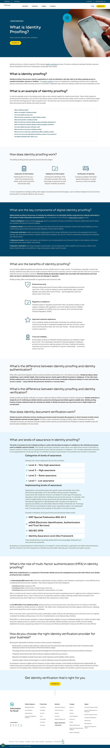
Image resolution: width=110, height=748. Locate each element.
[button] (89, 1)
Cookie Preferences (48, 741)
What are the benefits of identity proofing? (25, 119)
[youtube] (21, 727)
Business (17, 1)
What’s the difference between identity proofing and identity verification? (34, 124)
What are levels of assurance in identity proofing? (28, 129)
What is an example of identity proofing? (25, 112)
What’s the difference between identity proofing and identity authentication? (35, 122)
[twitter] (16, 727)
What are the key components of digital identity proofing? (30, 117)
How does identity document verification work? (27, 127)
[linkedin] (11, 727)
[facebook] (13, 727)
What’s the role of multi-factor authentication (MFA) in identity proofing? (34, 132)
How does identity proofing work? (23, 115)
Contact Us (101, 6)
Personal (7, 1)
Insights (44, 6)
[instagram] (19, 727)
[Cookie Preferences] (3, 745)
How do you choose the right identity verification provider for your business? (35, 134)
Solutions (25, 6)
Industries (35, 6)
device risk (39, 221)
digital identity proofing (76, 217)
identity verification (52, 64)
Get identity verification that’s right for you (25, 136)
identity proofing (47, 81)
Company (53, 6)
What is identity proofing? (21, 110)
